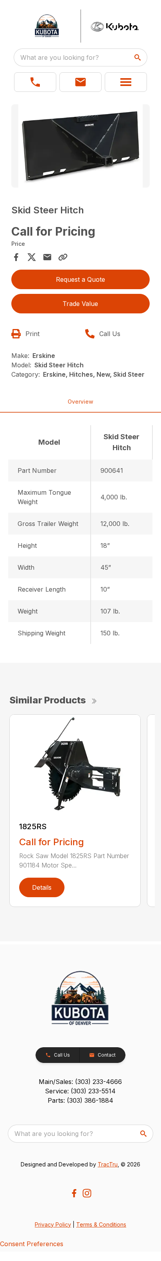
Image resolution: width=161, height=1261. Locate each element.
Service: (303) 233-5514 (80, 1091)
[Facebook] (74, 1193)
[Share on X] (31, 257)
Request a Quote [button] (80, 279)
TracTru (108, 1164)
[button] (35, 82)
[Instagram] (87, 1193)
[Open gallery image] (80, 146)
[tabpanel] (80, 147)
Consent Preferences (31, 1244)
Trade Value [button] (80, 304)
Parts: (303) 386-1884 (80, 1100)
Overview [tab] (80, 401)
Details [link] (42, 887)
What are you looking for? (59, 57)
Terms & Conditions (101, 1224)
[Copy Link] (63, 257)
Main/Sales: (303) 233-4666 (80, 1082)
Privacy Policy (53, 1224)
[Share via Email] (47, 257)
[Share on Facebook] (16, 257)
